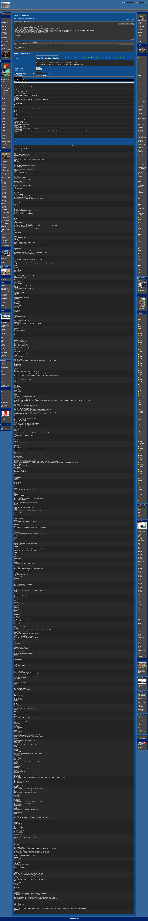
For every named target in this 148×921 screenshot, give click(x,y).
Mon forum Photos (141, 670)
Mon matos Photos (141, 530)
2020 (139, 244)
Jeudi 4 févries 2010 (141, 516)
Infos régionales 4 (4, 298)
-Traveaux (139, 240)
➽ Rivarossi (140, 724)
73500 (140, 476)
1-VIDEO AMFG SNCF (4, 288)
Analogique (4, 167)
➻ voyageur (140, 29)
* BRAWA (2, 349)
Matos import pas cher (6, 245)
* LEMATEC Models (4, 336)
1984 (139, 82)
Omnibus (139, 623)
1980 (140, 75)
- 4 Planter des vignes (5, 217)
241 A (140, 326)
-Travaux (139, 181)
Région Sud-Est (140, 744)
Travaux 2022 (4, 207)
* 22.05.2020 (4, 135)
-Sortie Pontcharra (141, 201)
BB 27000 (140, 586)
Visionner (2, 305)
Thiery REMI (3, 44)
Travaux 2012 (4, 192)
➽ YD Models (140, 730)
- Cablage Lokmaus (4, 174)
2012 (139, 188)
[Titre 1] (42, 58)
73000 (140, 426)
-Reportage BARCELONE (142, 167)
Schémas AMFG (4, 165)
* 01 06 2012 (4, 108)
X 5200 (140, 424)
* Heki (2, 370)
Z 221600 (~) (141, 473)
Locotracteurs (141, 397)
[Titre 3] (44, 58)
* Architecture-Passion (5, 385)
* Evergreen (3, 374)
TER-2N (139, 634)
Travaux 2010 (4, 188)
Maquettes (140, 32)
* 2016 (4, 124)
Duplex (140, 388)
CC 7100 (139, 565)
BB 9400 (140, 370)
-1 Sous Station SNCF (5, 223)
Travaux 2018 (4, 200)
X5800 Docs (140, 515)
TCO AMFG (3, 164)
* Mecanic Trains (4, 418)
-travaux (139, 259)
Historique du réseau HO (5, 257)
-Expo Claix (140, 109)
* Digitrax (2, 398)
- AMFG (3, 81)
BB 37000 (140, 377)
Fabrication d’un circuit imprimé (5, 230)
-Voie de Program (141, 213)
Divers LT (140, 409)
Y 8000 (140, 400)
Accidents (140, 500)
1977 (139, 70)
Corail (140, 487)
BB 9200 (140, 361)
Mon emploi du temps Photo (141, 535)
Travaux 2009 (4, 186)
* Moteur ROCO (140, 710)
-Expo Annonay (140, 106)
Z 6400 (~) (140, 459)
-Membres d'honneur (4, 22)
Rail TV (4, 302)
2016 (139, 221)
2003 (139, 133)
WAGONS (140, 480)
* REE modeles (3, 351)
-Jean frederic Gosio (4, 40)
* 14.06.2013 (4, 115)
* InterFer (2, 422)
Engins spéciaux (141, 478)
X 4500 (140, 421)
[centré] (47, 58)
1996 (139, 105)
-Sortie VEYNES (140, 127)
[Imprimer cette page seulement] (132, 19)
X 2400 (140, 414)
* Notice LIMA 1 (140, 698)
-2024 (140, 269)
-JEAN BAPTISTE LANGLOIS (4, 34)
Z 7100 (140, 450)
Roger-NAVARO (4, 48)
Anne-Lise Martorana (4, 41)
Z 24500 (140, 471)
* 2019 (4, 130)
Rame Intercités (140, 649)
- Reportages (4, 95)
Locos (140, 22)
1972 (139, 61)
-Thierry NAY (3, 36)
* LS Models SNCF (4, 330)
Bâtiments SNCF (140, 499)
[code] (48, 58)
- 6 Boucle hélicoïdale (5, 220)
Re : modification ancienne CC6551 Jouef (21, 43)
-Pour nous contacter (4, 25)
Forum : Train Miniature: (22, 15)
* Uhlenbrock (3, 397)
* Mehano (2, 344)
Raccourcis (16, 58)
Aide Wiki (17, 82)
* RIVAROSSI (3, 353)
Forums (15, 18)
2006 (139, 153)
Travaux (4, 179)
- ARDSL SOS (4, 87)
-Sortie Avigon (140, 140)
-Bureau (4, 28)
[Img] (53, 58)
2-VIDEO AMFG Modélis (5, 289)
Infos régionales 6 (4, 299)
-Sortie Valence (140, 151)
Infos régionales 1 (4, 294)
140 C (140, 328)
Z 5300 (140, 452)
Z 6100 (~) (140, 455)
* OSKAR (2, 348)
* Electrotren (3, 333)
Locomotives (141, 538)
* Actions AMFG (5, 90)
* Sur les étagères (4, 322)
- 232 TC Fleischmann (5, 233)
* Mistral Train (3, 345)
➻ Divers (139, 35)
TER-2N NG (140, 475)
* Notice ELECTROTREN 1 (142, 695)
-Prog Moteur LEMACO (5, 173)
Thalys (140, 390)
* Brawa (2, 377)
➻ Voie (139, 38)
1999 (139, 116)
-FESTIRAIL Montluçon (141, 168)
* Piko (2, 337)
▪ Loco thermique (141, 331)
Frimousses (16, 57)
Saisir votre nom (16, 72)
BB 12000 (140, 591)
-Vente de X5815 (140, 130)
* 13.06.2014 (4, 122)
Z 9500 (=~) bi (141, 448)
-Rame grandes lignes (141, 650)
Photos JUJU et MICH (141, 309)
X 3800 (140, 417)
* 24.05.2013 (4, 114)
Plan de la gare (3, 259)
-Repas (139, 191)
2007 (139, 156)
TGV (139, 386)
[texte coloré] (39, 58)
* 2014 (4, 118)
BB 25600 (140, 358)
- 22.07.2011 (4, 98)
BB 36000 (140, 372)
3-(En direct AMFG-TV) (5, 291)
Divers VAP (141, 330)
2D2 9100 (140, 360)
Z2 (139, 439)
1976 (139, 68)
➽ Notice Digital (140, 712)
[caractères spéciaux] (58, 58)
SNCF (139, 653)
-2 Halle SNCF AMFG (5, 224)
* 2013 (4, 112)
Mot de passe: (136, 2)
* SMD (2, 416)
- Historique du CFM (5, 79)
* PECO (2, 362)
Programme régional (6, 292)
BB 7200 (140, 381)
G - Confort (140, 494)
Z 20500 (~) (141, 466)
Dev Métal (140, 489)
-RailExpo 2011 (140, 186)
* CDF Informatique (4, 402)
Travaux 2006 (4, 182)
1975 (139, 66)
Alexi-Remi (3, 45)
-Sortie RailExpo (140, 176)
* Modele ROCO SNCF (141, 709)
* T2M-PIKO (3, 326)
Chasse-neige (141, 482)
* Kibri (2, 378)
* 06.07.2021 (4, 138)
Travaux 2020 (4, 203)
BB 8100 (140, 351)
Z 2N (139, 631)
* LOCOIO (2, 399)
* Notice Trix (140, 705)
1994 (139, 100)
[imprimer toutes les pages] (133, 19)
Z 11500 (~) (141, 446)
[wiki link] (57, 58)
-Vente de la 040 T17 (141, 123)
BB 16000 (140, 365)
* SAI (2, 382)
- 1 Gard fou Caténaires (5, 212)
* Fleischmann (3, 347)
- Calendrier (3, 93)
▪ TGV (139, 594)
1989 (139, 91)
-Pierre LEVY (3, 38)
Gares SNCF (140, 497)
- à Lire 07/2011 (4, 84)
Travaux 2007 (4, 183)
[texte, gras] (36, 58)
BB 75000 (140, 335)
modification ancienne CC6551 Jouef (29, 18)
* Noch (2, 371)
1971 (139, 59)
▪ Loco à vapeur (141, 317)
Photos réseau (3, 258)
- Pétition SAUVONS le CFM (5, 141)
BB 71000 (140, 407)
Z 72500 (140, 435)
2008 (139, 159)
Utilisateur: (123, 2)
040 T (139, 544)
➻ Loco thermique (141, 25)
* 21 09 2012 (4, 111)
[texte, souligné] (38, 58)
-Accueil (2, 19)
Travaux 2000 (4, 180)
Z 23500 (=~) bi (141, 469)
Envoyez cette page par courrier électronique (130, 12)
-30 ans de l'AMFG (141, 124)
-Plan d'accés (3, 26)
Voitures (140, 640)
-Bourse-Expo (140, 172)
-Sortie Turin (140, 199)
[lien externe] (50, 58)
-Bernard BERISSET (4, 37)
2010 (139, 165)
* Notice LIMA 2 (140, 699)
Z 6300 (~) (140, 457)
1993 (139, 98)
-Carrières (140, 214)
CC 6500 (140, 383)
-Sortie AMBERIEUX (141, 144)
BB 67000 (140, 333)
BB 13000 (140, 384)
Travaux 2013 (4, 193)
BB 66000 (140, 402)
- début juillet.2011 (5, 144)
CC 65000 (140, 340)
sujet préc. (129, 19)
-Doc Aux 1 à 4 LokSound (5, 177)
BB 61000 (140, 344)
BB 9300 (140, 363)
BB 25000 (140, 567)
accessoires (141, 37)
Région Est (139, 746)
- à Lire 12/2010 (4, 82)
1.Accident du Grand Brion (142, 290)
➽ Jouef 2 (139, 717)
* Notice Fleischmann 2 (141, 702)
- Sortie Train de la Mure (142, 101)
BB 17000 (140, 367)
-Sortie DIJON (140, 147)
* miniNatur (3, 363)
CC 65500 (140, 342)
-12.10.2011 (3, 147)
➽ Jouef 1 (139, 716)
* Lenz (2, 391)
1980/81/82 (139, 518)
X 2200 (140, 419)
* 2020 (4, 133)
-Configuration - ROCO (5, 170)
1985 (139, 84)
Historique (3, 285)
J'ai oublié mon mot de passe (143, 3)
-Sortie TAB (140, 150)
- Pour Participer (5, 92)
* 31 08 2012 (4, 109)
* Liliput (2, 334)
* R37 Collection (4, 352)
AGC (139, 619)
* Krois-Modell (3, 406)
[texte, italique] (37, 58)
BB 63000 (140, 404)
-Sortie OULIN (140, 154)
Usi (139, 492)
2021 (139, 252)
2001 (139, 121)
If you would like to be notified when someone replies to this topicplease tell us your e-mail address (24, 74)
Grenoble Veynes (4, 279)
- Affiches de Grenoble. (5, 88)
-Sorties (139, 248)
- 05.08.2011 (4, 101)
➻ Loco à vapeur (140, 23)
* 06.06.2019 (4, 132)
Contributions (5, 209)
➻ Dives (139, 686)
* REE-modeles (3, 340)
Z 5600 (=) (140, 462)
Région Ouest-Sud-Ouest (142, 748)
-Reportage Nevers (141, 173)
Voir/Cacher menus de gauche (16, 11)
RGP (139, 613)
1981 (139, 77)
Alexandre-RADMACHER (5, 49)
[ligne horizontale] (45, 58)
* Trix (2, 332)
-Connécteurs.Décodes (5, 176)
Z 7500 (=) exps (141, 445)
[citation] (54, 58)
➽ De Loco (139, 737)
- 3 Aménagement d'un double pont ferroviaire (5, 216)
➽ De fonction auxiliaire (141, 738)
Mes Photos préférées (141, 531)
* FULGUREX (3, 355)
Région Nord (140, 747)
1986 (139, 86)
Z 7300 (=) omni (141, 443)
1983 (139, 80)
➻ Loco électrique (141, 26)
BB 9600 (139, 580)
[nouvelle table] (55, 58)
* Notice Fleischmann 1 (141, 701)
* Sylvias (2, 366)
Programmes (3, 304)
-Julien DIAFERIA (4, 32)
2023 (139, 263)
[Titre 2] (43, 58)
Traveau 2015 (4, 196)
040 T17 (140, 509)
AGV (139, 395)
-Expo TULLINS (140, 131)
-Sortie (140, 219)
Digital (4, 169)
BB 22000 (140, 379)
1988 (139, 89)
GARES (140, 496)
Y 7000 (139, 597)
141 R (140, 319)
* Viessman (3, 379)
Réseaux (140, 393)
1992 (139, 96)
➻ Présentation (140, 685)
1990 (140, 93)
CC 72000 (140, 337)
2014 (139, 202)
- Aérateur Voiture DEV (5, 240)
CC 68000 (140, 557)
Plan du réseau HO (6, 161)
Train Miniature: (19, 18)
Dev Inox (139, 646)
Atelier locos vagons (5, 239)
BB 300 (140, 349)
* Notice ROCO (140, 706)
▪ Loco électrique (141, 347)
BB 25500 (140, 354)
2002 (139, 126)
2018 (139, 232)
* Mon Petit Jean (4, 386)
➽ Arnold (139, 725)
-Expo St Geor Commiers (142, 112)
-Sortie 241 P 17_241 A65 (142, 164)
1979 (139, 73)
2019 (139, 238)
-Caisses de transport (5, 243)
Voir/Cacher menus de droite (132, 11)
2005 (139, 146)
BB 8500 (140, 356)
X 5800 (140, 415)
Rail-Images (4, 307)
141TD (140, 321)
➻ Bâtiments (140, 34)
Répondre (15, 59)
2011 (139, 179)
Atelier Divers (4, 242)
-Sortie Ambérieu (141, 175)
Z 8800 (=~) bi (141, 464)
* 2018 (4, 127)
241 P (140, 324)
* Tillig (2, 341)
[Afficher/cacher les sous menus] (2, 28)
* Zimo (2, 395)
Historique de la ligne (141, 308)
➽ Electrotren (140, 721)
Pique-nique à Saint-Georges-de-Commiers (142, 137)
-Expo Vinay (140, 113)
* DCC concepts (4, 405)
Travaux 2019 (4, 201)
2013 (139, 195)
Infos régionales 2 (4, 295)
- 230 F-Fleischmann (5, 234)
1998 (139, 115)
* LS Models (3, 329)
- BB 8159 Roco (4, 236)
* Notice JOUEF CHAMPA (142, 694)
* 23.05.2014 (4, 121)
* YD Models (3, 401)
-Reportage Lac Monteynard (140, 170)
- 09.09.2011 (4, 102)
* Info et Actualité (5, 77)
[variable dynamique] (49, 58)
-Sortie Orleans (140, 192)
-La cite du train (140, 182)
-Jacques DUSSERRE (4, 29)
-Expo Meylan (140, 110)
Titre (16, 55)
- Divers (3, 85)
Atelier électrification (5, 226)
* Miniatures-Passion (4, 420)
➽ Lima (139, 723)
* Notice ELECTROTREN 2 (142, 697)
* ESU (2, 356)
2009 (139, 162)
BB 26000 (140, 374)
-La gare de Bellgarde (141, 185)
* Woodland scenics (4, 367)
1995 (139, 103)
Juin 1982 (139, 512)
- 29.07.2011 (4, 99)
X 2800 (140, 433)
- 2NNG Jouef (4, 237)
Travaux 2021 (4, 206)
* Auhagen (3, 375)
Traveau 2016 (4, 197)
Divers (140, 485)
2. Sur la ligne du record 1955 (142, 292)
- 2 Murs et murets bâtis (5, 213)
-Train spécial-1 (140, 184)
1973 (139, 63)
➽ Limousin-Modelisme (141, 731)
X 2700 (140, 431)
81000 (140, 428)
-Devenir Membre (4, 23)
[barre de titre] (56, 58)
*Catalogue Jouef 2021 (5, 325)
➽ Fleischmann (140, 720)
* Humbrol (3, 381)
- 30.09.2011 (4, 105)
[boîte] (46, 58)
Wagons (140, 28)
